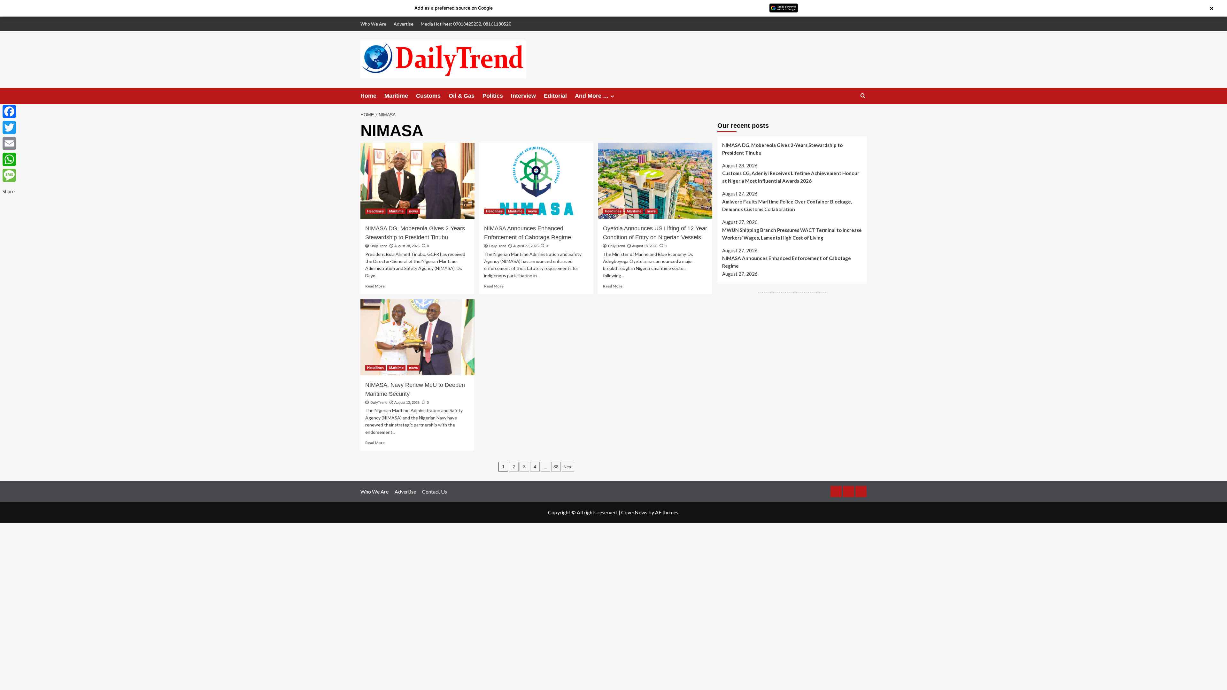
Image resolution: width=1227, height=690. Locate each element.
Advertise (403, 24)
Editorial (555, 96)
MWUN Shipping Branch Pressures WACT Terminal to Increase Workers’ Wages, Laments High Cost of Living (792, 234)
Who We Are (373, 24)
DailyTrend (378, 246)
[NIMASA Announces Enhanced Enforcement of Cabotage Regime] (536, 181)
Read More (375, 286)
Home (368, 96)
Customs (428, 96)
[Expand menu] (612, 96)
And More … (592, 96)
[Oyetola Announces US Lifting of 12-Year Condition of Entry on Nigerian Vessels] (655, 181)
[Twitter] (9, 127)
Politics (492, 96)
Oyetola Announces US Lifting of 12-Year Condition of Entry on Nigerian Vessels (655, 233)
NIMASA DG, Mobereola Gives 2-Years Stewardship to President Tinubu (415, 233)
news (413, 211)
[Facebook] (9, 111)
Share (9, 191)
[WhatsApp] (9, 159)
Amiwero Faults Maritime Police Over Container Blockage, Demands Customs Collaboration (787, 205)
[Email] (9, 143)
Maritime (396, 96)
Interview (523, 96)
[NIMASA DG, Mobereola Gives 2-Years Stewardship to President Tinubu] (417, 181)
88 (556, 466)
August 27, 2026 (525, 246)
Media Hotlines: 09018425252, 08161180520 (466, 24)
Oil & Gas (462, 96)
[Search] (863, 96)
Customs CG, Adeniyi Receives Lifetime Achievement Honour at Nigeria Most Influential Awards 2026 (790, 177)
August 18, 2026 (644, 246)
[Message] (9, 175)
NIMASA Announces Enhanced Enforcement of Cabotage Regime (527, 233)
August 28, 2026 (407, 246)
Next (568, 466)
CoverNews (634, 512)
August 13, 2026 (407, 402)
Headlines (375, 211)
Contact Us (434, 491)
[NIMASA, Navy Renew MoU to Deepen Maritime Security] (417, 337)
